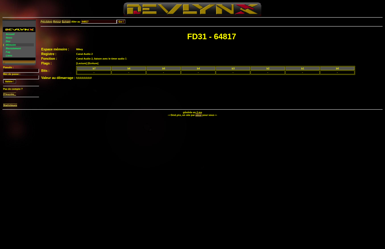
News (9, 37)
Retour (57, 21)
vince (198, 115)
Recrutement (13, 48)
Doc (8, 41)
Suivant (66, 21)
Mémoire (11, 44)
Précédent (46, 21)
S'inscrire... (9, 94)
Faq (8, 52)
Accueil (10, 34)
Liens (9, 55)
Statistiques (10, 105)
